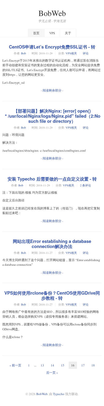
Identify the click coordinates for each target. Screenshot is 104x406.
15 (62, 365)
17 (83, 365)
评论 (86, 53)
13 (42, 365)
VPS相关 (71, 53)
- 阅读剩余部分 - (52, 90)
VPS (52, 33)
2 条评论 (85, 185)
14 (52, 365)
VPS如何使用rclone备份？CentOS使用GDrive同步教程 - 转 (52, 295)
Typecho (58, 394)
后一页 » (52, 372)
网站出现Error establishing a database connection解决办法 (52, 243)
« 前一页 (15, 365)
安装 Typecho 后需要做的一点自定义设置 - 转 (52, 179)
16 (72, 365)
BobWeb (52, 13)
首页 (36, 33)
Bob (23, 53)
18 (93, 365)
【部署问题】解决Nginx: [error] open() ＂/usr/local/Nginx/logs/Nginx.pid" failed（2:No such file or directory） (52, 116)
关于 (68, 33)
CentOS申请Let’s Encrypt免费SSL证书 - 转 (52, 47)
